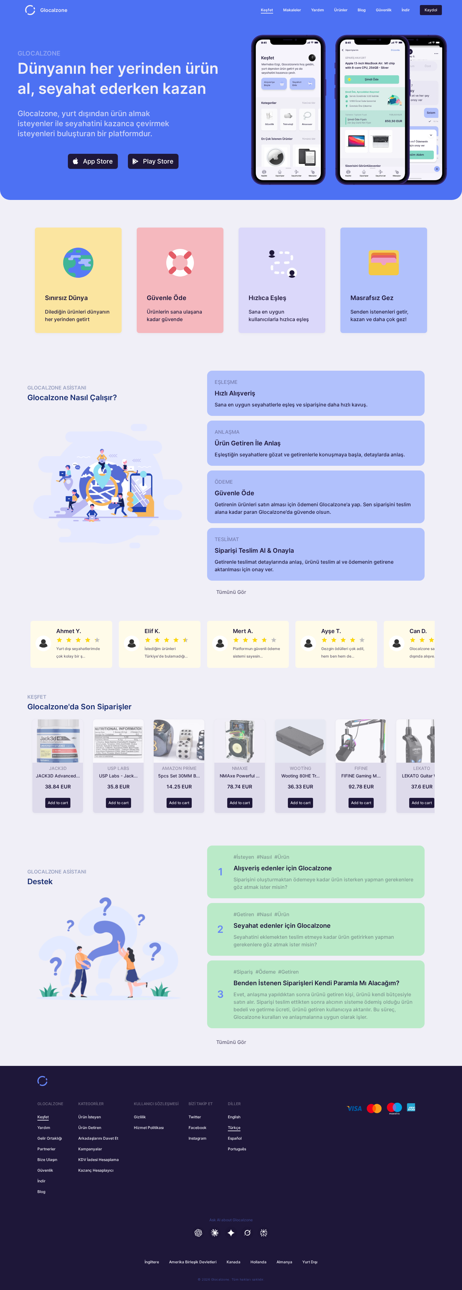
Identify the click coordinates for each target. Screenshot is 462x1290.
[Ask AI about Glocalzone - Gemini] (231, 1233)
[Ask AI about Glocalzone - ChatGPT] (198, 1233)
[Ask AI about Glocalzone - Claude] (214, 1233)
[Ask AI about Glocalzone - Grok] (247, 1233)
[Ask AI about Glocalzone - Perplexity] (263, 1233)
